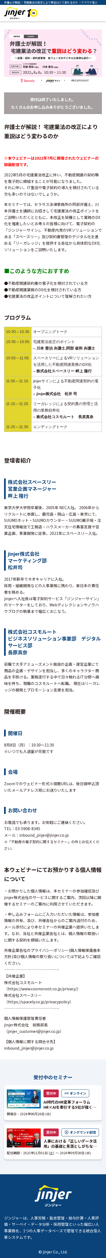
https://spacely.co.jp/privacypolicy (39, 1001)
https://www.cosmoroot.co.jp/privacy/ (42, 988)
